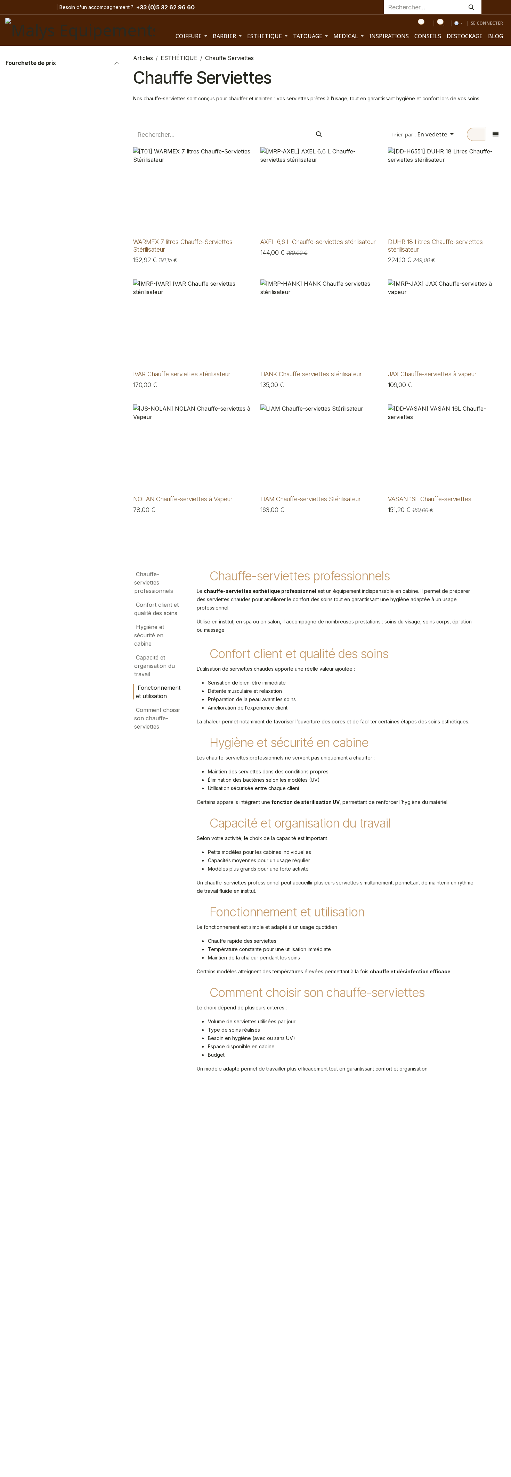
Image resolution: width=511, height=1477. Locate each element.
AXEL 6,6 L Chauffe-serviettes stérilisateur (318, 241)
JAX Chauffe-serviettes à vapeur (432, 374)
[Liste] (495, 134)
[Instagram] (23, 7)
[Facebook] (10, 7)
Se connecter (487, 23)
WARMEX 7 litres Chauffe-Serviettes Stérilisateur (183, 245)
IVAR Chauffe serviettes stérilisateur (181, 374)
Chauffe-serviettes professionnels (153, 582)
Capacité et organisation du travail (154, 666)
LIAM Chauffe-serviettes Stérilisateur (310, 499)
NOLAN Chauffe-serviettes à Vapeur (183, 499)
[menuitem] (191, 36)
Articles (143, 57)
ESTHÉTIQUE (179, 57)
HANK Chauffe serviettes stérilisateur (311, 374)
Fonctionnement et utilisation (158, 691)
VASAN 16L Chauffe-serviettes (429, 499)
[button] (422, 134)
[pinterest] (34, 7)
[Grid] (476, 134)
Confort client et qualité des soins (156, 608)
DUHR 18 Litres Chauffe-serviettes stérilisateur (435, 245)
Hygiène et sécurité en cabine (149, 635)
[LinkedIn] (45, 7)
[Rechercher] (471, 7)
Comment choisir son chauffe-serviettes (157, 718)
